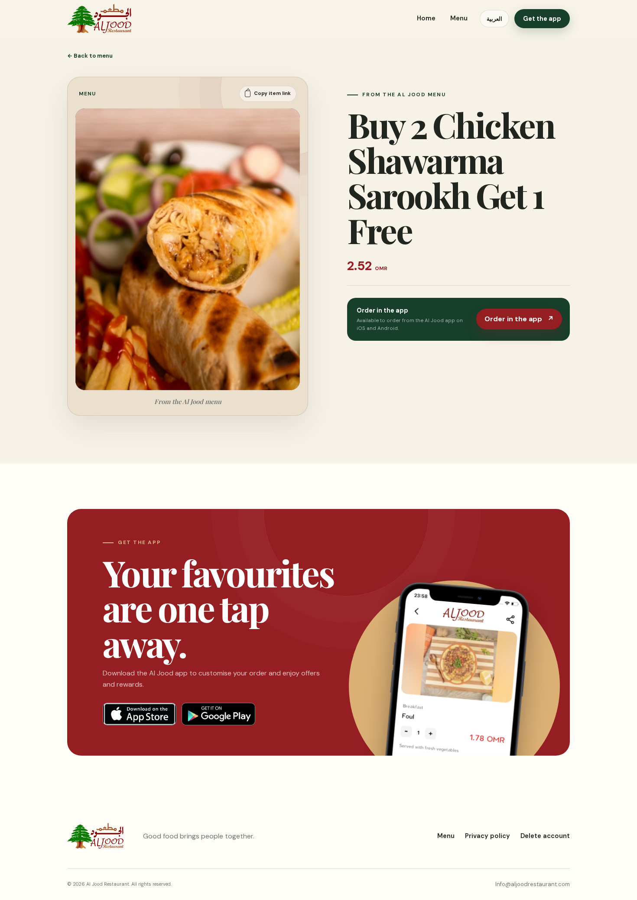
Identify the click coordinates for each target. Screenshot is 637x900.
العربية (494, 19)
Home (426, 18)
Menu (459, 18)
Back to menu (90, 55)
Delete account (545, 836)
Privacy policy (487, 836)
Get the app (542, 19)
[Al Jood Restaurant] (99, 18)
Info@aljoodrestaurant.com (532, 884)
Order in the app (519, 318)
